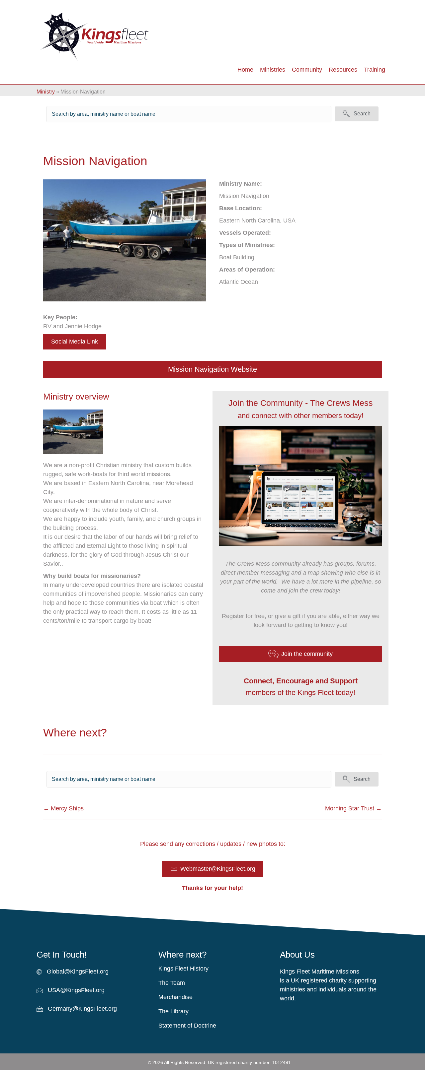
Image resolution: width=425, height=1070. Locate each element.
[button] (357, 113)
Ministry (46, 91)
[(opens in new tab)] (73, 431)
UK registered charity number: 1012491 (249, 1062)
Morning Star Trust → (353, 808)
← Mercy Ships (63, 808)
